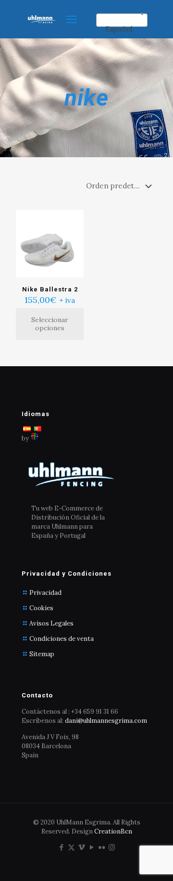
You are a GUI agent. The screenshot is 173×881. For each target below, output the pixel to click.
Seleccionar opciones (49, 323)
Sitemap (41, 654)
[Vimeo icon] (81, 847)
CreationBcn (113, 831)
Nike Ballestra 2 (50, 289)
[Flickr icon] (101, 847)
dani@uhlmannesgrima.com (106, 721)
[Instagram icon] (111, 847)
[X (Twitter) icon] (71, 847)
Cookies (41, 608)
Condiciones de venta (61, 639)
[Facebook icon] (61, 847)
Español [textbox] (119, 29)
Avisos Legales (51, 623)
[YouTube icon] (91, 847)
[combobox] (122, 20)
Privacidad (45, 593)
